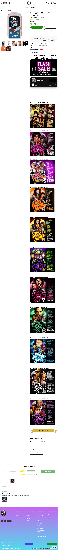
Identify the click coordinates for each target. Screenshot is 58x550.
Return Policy (39, 523)
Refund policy (3, 542)
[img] (4, 489)
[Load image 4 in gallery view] (3, 48)
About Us (39, 518)
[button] (46, 3)
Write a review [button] (48, 471)
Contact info (51, 511)
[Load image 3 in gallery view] (25, 43)
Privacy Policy (39, 513)
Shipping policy (13, 543)
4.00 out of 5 (13, 471)
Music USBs (39, 526)
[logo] (4, 513)
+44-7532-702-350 (7, 3)
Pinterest (28, 520)
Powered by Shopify (16, 548)
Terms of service (6, 543)
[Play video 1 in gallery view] (14, 43)
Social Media (29, 511)
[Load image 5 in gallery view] (8, 48)
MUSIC (27, 7)
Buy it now (51, 27)
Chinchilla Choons (8, 548)
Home (2, 10)
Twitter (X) (28, 518)
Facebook (28, 513)
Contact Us (39, 522)
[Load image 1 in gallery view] (3, 43)
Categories (18, 511)
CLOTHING (32, 7)
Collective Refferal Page (41, 536)
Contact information (6, 545)
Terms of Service (40, 515)
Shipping (32, 17)
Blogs (38, 520)
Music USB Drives (40, 534)
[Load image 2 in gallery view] (8, 43)
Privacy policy (10, 542)
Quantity (32, 21)
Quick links (40, 511)
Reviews (38, 525)
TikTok (27, 517)
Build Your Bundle (40, 533)
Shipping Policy (40, 517)
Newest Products (40, 528)
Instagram (28, 515)
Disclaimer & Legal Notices (40, 531)
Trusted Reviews (53, 40)
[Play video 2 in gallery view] (20, 43)
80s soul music (44, 47)
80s (40, 47)
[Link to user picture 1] (4, 499)
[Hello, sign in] (49, 3)
